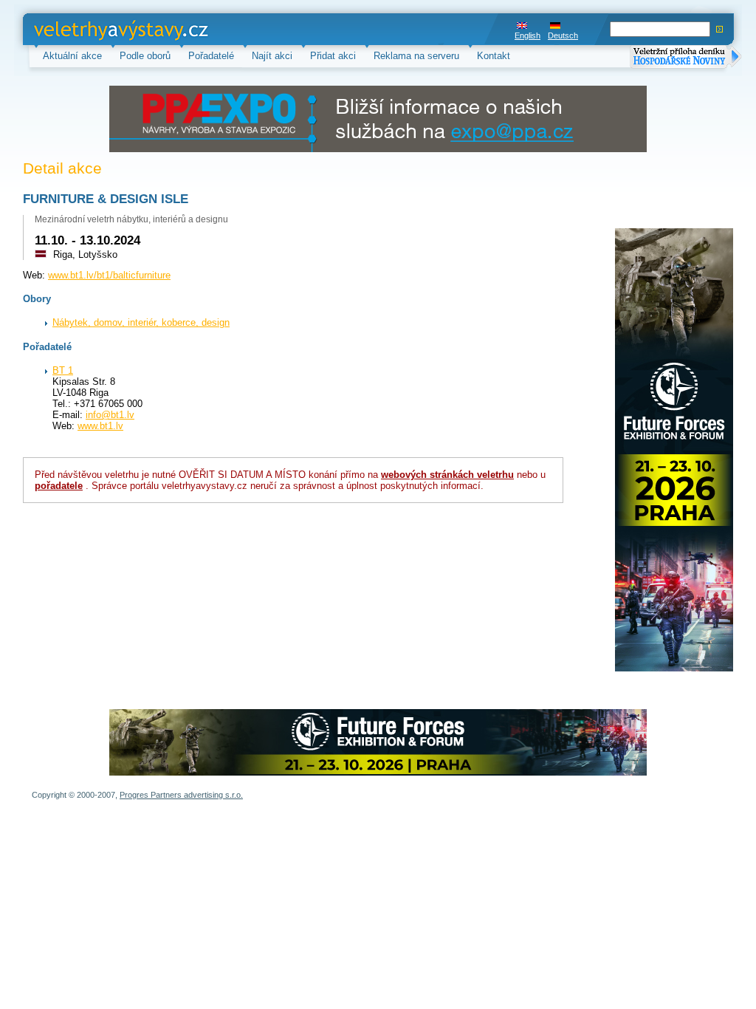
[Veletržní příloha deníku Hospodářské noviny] (686, 58)
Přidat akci (333, 55)
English (527, 35)
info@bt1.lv (110, 414)
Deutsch (563, 35)
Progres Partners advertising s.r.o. (181, 794)
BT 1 (62, 370)
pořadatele (59, 485)
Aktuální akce (72, 55)
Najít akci (272, 55)
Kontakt (493, 55)
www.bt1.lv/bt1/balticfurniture (109, 275)
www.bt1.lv (100, 425)
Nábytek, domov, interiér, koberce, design (141, 322)
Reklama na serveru (416, 55)
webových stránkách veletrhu (447, 474)
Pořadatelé (211, 55)
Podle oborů (145, 55)
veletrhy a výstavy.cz (79, 29)
